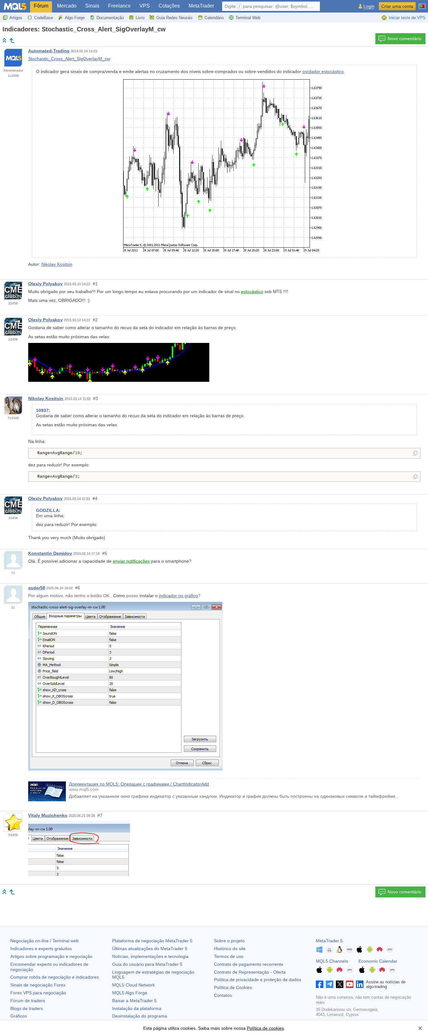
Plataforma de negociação (152, 940)
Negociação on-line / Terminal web (44, 940)
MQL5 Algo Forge (129, 992)
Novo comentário (404, 38)
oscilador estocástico (323, 71)
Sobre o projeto (229, 940)
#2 (95, 319)
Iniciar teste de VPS (407, 17)
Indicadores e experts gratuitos (41, 948)
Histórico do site (230, 948)
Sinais (92, 5)
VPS (144, 5)
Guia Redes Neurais (174, 17)
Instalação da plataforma (136, 1008)
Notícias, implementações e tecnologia (150, 956)
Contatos (223, 995)
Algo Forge (75, 17)
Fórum (41, 5)
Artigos (15, 17)
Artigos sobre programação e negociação (51, 956)
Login (368, 6)
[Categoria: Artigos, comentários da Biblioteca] (11, 40)
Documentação (110, 17)
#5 (104, 553)
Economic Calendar (377, 961)
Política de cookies (265, 1028)
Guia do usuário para (147, 964)
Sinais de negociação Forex (37, 984)
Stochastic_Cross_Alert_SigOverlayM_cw (69, 58)
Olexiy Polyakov (45, 283)
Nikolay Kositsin (56, 264)
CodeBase (43, 17)
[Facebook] (319, 984)
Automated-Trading (49, 50)
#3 (95, 398)
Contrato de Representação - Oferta (250, 972)
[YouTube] (349, 984)
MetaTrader (201, 5)
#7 (99, 815)
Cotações (169, 5)
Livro (140, 17)
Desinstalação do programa (139, 1015)
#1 (95, 283)
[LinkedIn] (359, 984)
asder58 (36, 587)
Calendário (214, 17)
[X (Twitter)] (339, 984)
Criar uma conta (397, 6)
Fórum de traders (27, 1000)
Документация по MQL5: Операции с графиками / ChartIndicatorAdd (139, 783)
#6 (77, 587)
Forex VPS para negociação (38, 992)
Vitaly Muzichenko (47, 815)
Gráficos (18, 1015)
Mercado (66, 5)
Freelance (119, 5)
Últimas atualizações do (149, 948)
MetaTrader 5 (329, 940)
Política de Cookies (233, 987)
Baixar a (134, 1000)
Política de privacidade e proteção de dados (257, 979)
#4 (94, 498)
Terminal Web (248, 17)
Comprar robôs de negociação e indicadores (54, 977)
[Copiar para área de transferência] (415, 453)
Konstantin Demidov (50, 553)
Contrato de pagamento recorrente (248, 964)
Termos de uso (228, 956)
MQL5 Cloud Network (133, 984)
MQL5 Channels (332, 961)
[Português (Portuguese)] (422, 4)
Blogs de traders (26, 1008)
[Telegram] (329, 984)
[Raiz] (4, 40)
